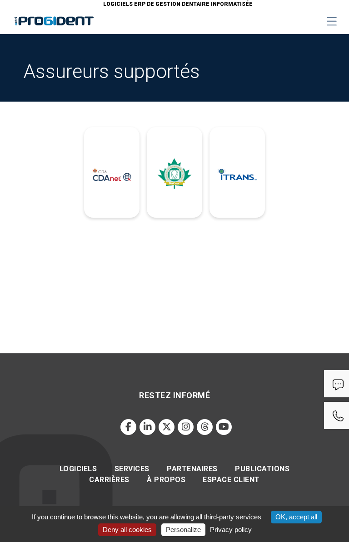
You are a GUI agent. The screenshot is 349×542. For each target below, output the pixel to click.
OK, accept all (296, 517)
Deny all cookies (127, 529)
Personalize (183, 529)
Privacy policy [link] (231, 529)
